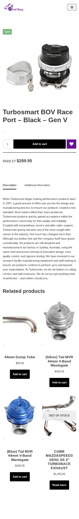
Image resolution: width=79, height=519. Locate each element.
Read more (59, 484)
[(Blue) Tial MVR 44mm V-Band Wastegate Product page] (19, 415)
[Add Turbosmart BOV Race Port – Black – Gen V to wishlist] (71, 144)
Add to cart (40, 144)
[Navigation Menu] (72, 7)
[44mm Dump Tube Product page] (19, 321)
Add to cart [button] (20, 374)
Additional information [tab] (37, 185)
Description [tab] (9, 185)
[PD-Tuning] (14, 7)
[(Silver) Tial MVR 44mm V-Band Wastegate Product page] (59, 321)
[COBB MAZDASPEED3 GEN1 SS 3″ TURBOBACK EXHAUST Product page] (59, 415)
